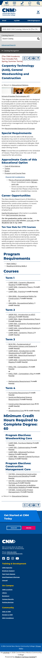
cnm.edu (30, 221)
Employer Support (8, 571)
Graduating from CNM (10, 221)
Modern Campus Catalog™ (26, 657)
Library (4, 593)
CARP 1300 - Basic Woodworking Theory (24, 319)
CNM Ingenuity (7, 567)
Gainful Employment (10, 213)
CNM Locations (7, 589)
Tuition (7, 169)
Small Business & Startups (11, 577)
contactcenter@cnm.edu (15, 553)
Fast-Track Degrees (8, 574)
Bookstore (5, 596)
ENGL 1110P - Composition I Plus (21, 374)
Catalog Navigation (11, 51)
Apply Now (28, 527)
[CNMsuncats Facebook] (3, 558)
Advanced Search (9, 45)
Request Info (14, 527)
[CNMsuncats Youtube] (17, 558)
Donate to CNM (7, 615)
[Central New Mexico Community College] (9, 12)
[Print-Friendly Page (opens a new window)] (33, 58)
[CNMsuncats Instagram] (12, 558)
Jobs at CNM (6, 611)
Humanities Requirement (18, 393)
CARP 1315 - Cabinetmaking (19, 447)
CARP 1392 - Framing (16, 292)
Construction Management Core (21, 404)
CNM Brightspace (33, 20)
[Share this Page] (29, 58)
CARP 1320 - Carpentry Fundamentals (23, 324)
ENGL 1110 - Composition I (18, 367)
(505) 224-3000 (12, 552)
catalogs (6, 652)
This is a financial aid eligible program (23, 180)
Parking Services (7, 602)
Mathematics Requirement (19, 381)
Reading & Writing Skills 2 (17, 266)
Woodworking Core (16, 411)
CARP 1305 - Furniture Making (20, 443)
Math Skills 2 (11, 264)
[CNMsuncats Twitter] (8, 558)
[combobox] (21, 29)
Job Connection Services (15, 215)
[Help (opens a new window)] (38, 58)
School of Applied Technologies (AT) (15, 96)
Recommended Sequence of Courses (20, 128)
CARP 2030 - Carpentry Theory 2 (21, 333)
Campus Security (8, 599)
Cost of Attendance (12, 166)
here (13, 191)
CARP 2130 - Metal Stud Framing (21, 355)
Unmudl (5, 580)
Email (4, 20)
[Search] (38, 39)
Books (7, 171)
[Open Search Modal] (35, 3)
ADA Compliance (8, 618)
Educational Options (20, 85)
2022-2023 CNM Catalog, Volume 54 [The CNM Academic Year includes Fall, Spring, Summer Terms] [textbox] (21, 29)
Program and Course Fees (15, 173)
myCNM (17, 20)
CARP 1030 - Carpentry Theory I (21, 287)
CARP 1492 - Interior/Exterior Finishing (23, 328)
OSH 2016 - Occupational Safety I (21, 303)
